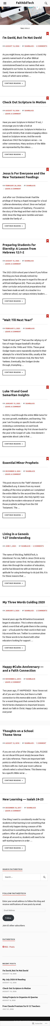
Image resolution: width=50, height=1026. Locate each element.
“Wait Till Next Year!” (18, 320)
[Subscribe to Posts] (3, 947)
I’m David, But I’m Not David (22, 37)
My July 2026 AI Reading (14, 979)
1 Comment (41, 743)
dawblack (29, 46)
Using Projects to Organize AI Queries (20, 997)
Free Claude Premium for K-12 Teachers (21, 1006)
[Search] (44, 3)
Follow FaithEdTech (14, 893)
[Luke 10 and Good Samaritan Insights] (47, 387)
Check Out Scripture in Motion (24, 102)
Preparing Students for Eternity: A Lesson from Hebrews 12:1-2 (19, 248)
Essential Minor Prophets (20, 462)
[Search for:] (25, 877)
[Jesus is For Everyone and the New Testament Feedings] (47, 169)
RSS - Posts (10, 947)
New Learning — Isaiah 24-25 (23, 799)
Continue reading (12, 84)
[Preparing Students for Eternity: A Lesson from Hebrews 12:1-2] (47, 240)
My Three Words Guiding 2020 (24, 602)
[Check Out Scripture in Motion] (47, 97)
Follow (8, 918)
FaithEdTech (25, 2)
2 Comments (41, 46)
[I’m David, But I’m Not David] (47, 33)
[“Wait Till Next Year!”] (47, 315)
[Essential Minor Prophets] (47, 458)
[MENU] (5, 3)
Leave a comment (13, 113)
